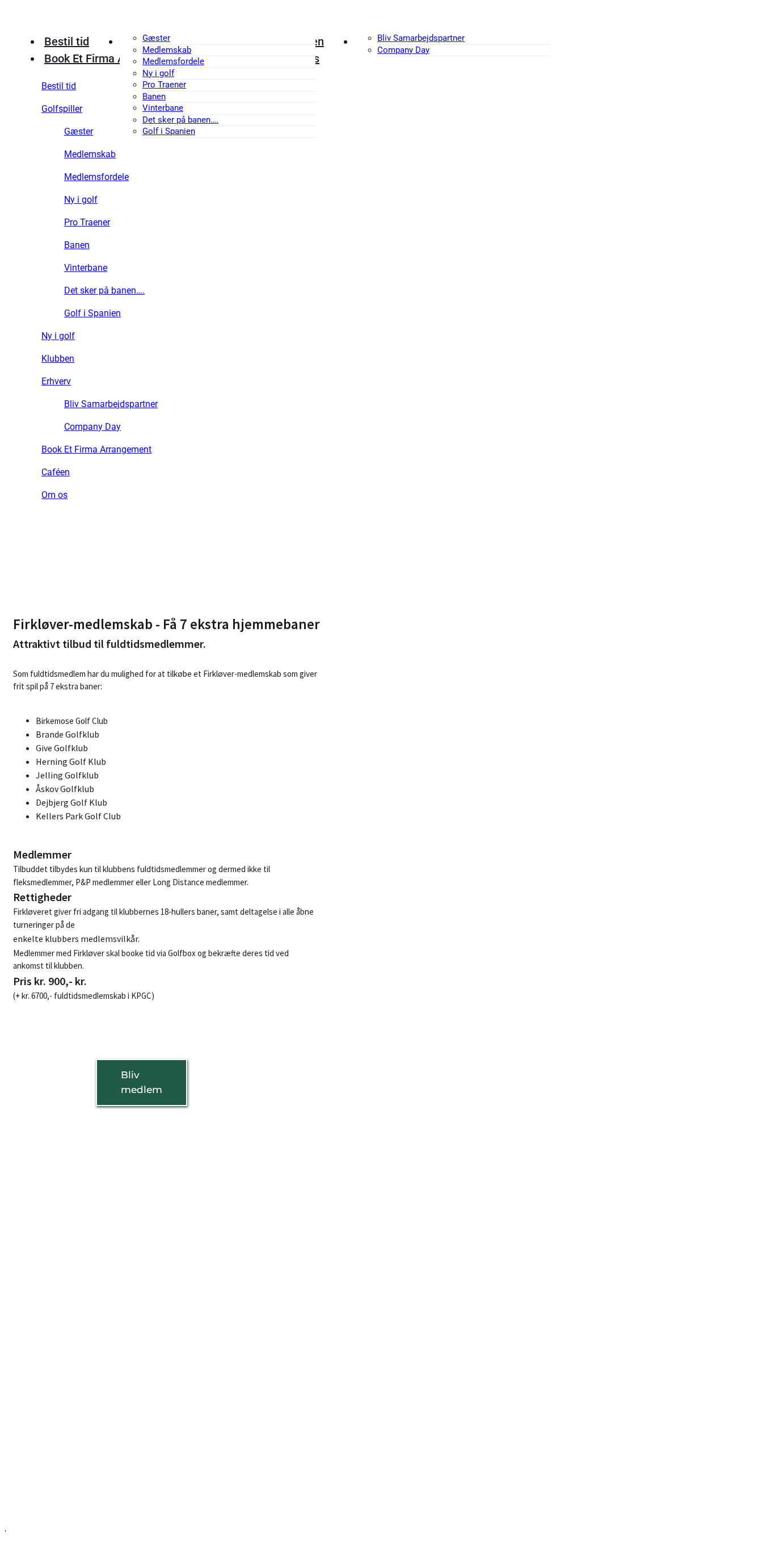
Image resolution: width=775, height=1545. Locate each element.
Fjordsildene (37, 1356)
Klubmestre (35, 1387)
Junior (26, 1325)
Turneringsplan (43, 1452)
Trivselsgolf (36, 1468)
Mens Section (40, 1340)
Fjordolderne (38, 1372)
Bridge (26, 1402)
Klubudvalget (39, 1199)
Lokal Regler (37, 1276)
